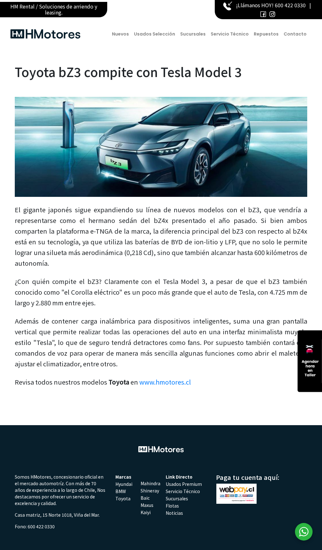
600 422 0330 (290, 5)
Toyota (122, 498)
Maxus (147, 505)
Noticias (174, 513)
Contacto (295, 34)
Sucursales (193, 34)
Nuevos (120, 34)
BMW (120, 491)
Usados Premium (184, 484)
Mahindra (150, 483)
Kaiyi (146, 512)
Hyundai (123, 484)
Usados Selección (154, 34)
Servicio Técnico (230, 34)
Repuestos (266, 34)
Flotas (172, 506)
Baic (145, 498)
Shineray (150, 490)
